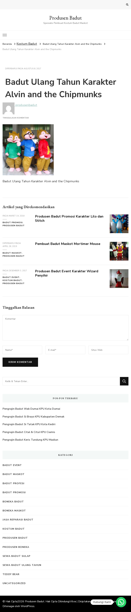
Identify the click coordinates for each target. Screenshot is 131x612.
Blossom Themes (107, 601)
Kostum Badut (27, 44)
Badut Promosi (13, 222)
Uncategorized (14, 583)
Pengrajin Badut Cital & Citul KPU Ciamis (29, 432)
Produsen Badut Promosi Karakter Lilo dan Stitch (69, 218)
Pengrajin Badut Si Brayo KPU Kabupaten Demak (33, 416)
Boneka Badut (13, 501)
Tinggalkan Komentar (16, 117)
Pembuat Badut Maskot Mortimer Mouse (67, 243)
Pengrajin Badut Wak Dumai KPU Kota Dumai (31, 409)
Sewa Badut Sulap (16, 556)
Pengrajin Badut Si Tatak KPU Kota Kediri (29, 424)
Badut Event (11, 277)
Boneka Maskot (14, 510)
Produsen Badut (65, 17)
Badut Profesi (13, 483)
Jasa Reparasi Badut (18, 519)
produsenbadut (25, 105)
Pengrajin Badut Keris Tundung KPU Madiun (30, 440)
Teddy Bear (11, 574)
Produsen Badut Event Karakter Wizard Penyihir (66, 273)
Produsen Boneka (16, 547)
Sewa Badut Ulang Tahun (22, 565)
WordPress (27, 606)
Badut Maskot (12, 253)
